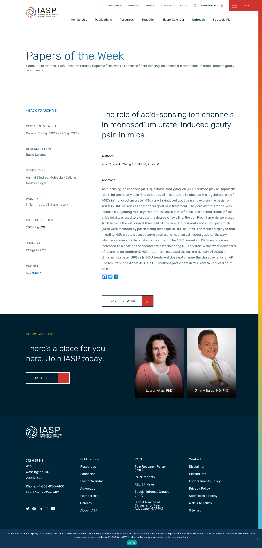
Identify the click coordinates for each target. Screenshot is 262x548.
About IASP (88, 510)
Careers (86, 503)
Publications (89, 459)
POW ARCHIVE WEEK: (41, 126)
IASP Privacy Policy (116, 537)
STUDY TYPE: (36, 170)
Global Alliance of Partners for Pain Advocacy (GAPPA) (149, 506)
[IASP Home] (42, 12)
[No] (257, 538)
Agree (131, 542)
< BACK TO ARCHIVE (41, 111)
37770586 (33, 273)
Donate (133, 5)
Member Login (209, 5)
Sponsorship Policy (203, 496)
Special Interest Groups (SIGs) (152, 493)
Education (88, 474)
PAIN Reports (145, 477)
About (150, 5)
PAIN (138, 459)
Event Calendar (91, 481)
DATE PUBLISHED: (40, 220)
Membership (89, 496)
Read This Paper (122, 300)
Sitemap (195, 510)
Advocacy (87, 488)
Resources (88, 467)
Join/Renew (113, 5)
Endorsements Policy (205, 481)
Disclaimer (196, 467)
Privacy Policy (199, 488)
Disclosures (197, 474)
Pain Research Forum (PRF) (150, 468)
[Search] (195, 5)
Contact (167, 5)
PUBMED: (33, 266)
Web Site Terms (200, 503)
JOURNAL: (34, 243)
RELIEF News (145, 484)
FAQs (183, 5)
